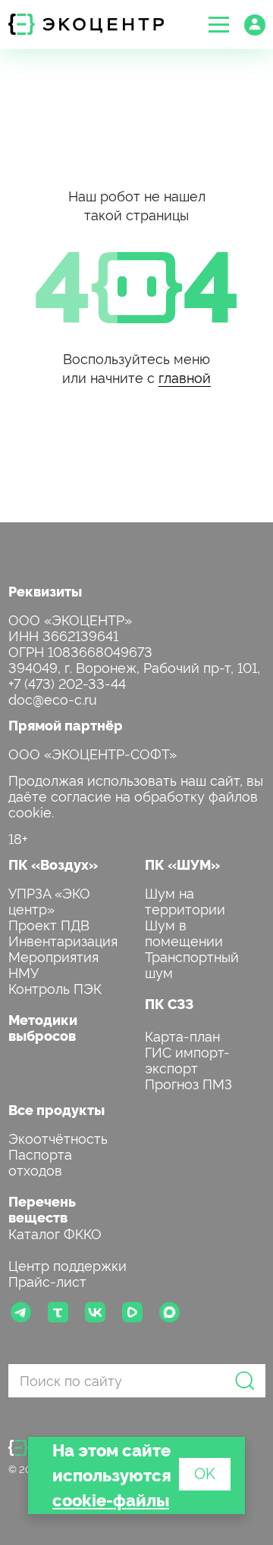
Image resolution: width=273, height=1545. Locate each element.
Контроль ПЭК (55, 987)
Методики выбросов (42, 1027)
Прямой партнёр (65, 724)
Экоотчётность (58, 1137)
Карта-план (182, 1035)
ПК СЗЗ (169, 1003)
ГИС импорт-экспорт (187, 1059)
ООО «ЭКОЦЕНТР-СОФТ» (92, 752)
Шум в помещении (184, 931)
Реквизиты (45, 590)
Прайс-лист (47, 1280)
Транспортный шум (192, 963)
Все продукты (56, 1109)
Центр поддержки (67, 1264)
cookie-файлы (110, 1499)
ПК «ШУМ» (182, 864)
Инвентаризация (63, 939)
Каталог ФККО (55, 1232)
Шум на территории (185, 900)
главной (184, 376)
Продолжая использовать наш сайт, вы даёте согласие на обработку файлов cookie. (135, 795)
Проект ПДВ (48, 923)
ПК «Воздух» (53, 864)
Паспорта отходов (40, 1161)
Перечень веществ (42, 1208)
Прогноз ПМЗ (188, 1082)
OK (204, 1472)
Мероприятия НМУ (53, 963)
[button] (219, 25)
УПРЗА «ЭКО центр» (49, 900)
